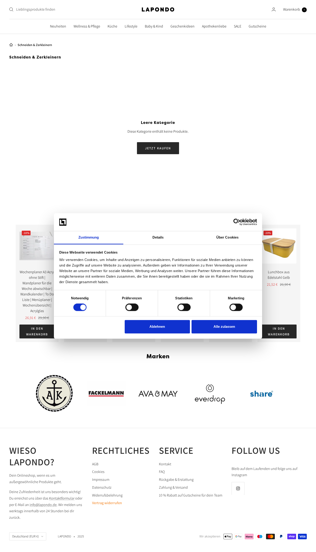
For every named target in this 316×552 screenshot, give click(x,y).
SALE (237, 26)
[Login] (274, 9)
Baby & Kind (154, 26)
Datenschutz (102, 487)
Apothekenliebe (214, 26)
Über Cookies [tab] (227, 237)
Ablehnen (157, 326)
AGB (95, 464)
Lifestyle (131, 26)
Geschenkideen (182, 26)
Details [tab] (158, 237)
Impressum (100, 479)
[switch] (132, 307)
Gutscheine (257, 26)
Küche (112, 26)
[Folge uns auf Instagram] (238, 488)
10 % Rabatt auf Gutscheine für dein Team (190, 495)
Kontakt (165, 464)
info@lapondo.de (43, 504)
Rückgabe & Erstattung (176, 479)
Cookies (98, 471)
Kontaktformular (61, 498)
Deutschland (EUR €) (25, 536)
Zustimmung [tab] (88, 237)
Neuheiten (58, 26)
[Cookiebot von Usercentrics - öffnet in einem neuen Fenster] (237, 222)
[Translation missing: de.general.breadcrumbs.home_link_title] (11, 45)
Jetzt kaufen (158, 148)
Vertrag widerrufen (107, 502)
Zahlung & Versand (173, 487)
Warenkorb (294, 9)
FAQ (162, 471)
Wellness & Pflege (87, 26)
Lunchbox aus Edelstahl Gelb (279, 275)
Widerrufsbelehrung (107, 495)
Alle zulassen (224, 326)
